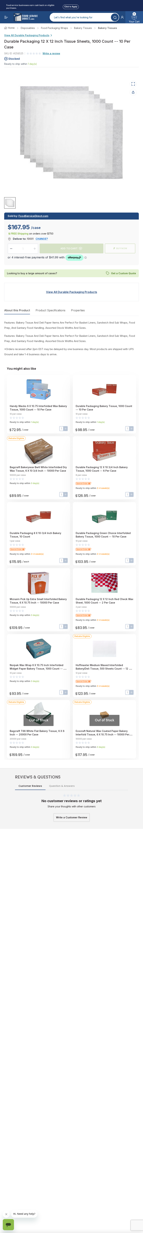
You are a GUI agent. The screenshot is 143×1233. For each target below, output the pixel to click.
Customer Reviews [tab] (30, 786)
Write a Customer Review (71, 817)
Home (11, 27)
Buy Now (121, 248)
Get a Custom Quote (123, 273)
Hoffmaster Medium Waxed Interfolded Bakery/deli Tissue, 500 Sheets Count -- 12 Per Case (104, 669)
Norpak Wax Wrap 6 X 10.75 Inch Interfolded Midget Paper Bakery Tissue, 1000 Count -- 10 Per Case (38, 669)
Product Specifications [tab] (50, 310)
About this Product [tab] (17, 310)
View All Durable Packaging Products (26, 35)
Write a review (51, 53)
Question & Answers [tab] (62, 786)
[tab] (10, 202)
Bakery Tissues (83, 27)
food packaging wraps (54, 27)
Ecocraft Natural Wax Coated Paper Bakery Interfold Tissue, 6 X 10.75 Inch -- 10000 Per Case (102, 734)
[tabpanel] (71, 338)
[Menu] (6, 17)
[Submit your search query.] (115, 17)
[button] (122, 17)
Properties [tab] (78, 310)
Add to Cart (69, 248)
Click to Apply (70, 6)
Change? (42, 238)
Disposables (28, 27)
